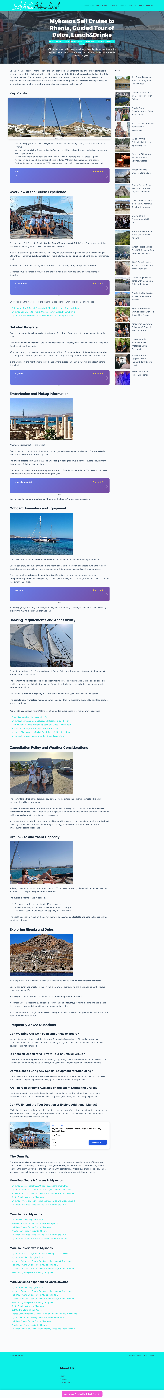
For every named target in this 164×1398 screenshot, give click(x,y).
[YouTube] (21, 1355)
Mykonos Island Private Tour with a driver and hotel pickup (39, 1238)
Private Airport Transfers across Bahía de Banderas (142, 111)
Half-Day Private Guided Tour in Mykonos (31, 1227)
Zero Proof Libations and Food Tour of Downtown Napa (141, 157)
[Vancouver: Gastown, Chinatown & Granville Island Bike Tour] (122, 330)
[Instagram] (16, 1355)
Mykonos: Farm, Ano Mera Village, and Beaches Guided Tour (40, 721)
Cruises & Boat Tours (56, 41)
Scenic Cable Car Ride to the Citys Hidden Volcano (142, 234)
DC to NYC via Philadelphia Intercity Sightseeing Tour (141, 142)
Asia (113, 5)
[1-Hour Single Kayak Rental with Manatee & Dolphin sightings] (122, 284)
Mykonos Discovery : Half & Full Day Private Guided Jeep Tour (41, 732)
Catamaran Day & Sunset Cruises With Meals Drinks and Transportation (45, 308)
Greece (73, 41)
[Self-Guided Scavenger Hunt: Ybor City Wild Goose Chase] (122, 83)
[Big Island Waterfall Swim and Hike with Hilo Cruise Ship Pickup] (122, 314)
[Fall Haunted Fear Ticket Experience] (122, 378)
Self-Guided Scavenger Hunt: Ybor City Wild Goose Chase (142, 80)
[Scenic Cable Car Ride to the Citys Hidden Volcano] (122, 237)
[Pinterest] (19, 1355)
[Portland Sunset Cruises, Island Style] (122, 176)
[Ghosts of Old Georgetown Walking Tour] (122, 222)
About (146, 1355)
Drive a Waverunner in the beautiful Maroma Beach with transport (142, 203)
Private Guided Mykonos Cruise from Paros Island (35, 728)
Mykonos (101, 41)
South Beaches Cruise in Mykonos (28, 1197)
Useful (152, 1355)
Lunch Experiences (90, 41)
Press (139, 1355)
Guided (80, 41)
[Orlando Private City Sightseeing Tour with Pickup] (122, 99)
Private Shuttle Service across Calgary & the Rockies (142, 296)
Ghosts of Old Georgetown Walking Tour (141, 219)
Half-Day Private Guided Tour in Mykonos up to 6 (35, 1223)
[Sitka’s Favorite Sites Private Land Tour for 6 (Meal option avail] (122, 268)
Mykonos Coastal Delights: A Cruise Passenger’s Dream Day (40, 1186)
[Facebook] (10, 1355)
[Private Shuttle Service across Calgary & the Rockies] (122, 299)
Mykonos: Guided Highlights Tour (27, 1219)
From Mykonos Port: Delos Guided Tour (30, 717)
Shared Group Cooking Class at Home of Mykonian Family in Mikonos (44, 1314)
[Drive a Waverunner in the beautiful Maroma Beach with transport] (122, 207)
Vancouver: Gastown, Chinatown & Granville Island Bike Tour (142, 327)
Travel (131, 5)
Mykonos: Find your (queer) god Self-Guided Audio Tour (38, 736)
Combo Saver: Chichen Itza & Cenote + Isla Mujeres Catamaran (142, 188)
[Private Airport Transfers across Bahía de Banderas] (122, 114)
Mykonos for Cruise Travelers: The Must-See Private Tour (39, 1204)
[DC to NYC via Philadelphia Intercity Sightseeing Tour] (122, 145)
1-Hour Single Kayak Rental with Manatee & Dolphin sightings (142, 280)
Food (140, 5)
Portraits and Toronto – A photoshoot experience (142, 126)
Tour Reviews (89, 5)
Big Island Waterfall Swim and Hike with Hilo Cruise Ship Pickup (143, 311)
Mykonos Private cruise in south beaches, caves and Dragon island (43, 1201)
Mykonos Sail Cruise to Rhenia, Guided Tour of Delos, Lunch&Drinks (43, 312)
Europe (121, 5)
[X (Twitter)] (13, 1355)
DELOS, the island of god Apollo (27, 1310)
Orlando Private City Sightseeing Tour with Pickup (142, 95)
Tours (82, 44)
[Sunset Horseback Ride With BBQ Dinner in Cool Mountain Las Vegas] (122, 253)
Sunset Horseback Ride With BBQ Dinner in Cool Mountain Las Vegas (143, 250)
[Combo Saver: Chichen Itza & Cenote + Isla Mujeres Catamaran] (122, 191)
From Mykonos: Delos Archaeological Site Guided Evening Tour (41, 725)
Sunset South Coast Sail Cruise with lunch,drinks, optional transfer (43, 1193)
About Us (149, 5)
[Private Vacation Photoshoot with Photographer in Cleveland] (122, 345)
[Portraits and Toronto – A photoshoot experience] (122, 129)
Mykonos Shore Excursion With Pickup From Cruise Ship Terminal (42, 315)
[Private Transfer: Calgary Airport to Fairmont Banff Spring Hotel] (122, 361)
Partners (132, 1355)
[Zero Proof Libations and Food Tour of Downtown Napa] (122, 160)
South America (102, 5)
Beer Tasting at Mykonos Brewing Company (32, 1272)
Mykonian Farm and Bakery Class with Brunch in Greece (38, 1317)
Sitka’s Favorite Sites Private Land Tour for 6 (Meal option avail (142, 265)
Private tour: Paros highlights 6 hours (29, 1231)
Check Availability (96, 1142)
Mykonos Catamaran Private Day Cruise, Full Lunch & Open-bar (41, 1189)
